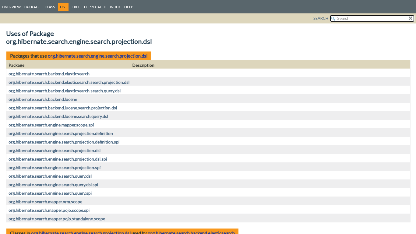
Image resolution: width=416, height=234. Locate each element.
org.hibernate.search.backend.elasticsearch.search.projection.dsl (69, 82)
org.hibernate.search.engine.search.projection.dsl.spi (58, 158)
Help (128, 7)
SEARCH (320, 18)
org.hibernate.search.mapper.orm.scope (45, 201)
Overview (11, 7)
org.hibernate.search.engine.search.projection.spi (54, 167)
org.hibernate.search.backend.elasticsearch (49, 73)
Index (115, 7)
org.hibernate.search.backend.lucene (43, 99)
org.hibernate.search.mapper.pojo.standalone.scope (57, 218)
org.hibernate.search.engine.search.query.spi (50, 193)
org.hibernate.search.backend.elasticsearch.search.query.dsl (65, 90)
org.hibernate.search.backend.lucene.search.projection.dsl (63, 107)
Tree (76, 7)
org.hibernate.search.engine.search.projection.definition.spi (64, 141)
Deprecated (95, 7)
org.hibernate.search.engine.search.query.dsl (50, 176)
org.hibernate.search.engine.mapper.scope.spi (51, 124)
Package (32, 7)
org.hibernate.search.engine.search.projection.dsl (97, 55)
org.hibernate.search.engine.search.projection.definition (61, 133)
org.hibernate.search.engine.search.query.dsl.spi (53, 184)
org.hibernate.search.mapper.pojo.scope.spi (49, 210)
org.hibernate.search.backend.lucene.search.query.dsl (58, 116)
